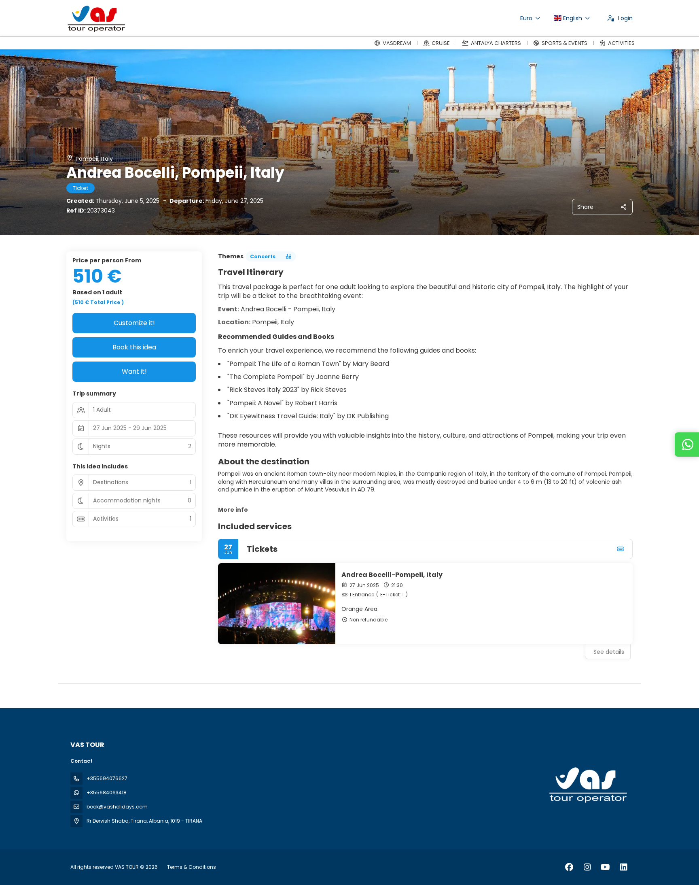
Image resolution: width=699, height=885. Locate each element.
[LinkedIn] (624, 867)
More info (233, 510)
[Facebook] (569, 867)
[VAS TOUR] (587, 785)
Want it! (134, 371)
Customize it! (134, 323)
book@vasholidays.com (117, 806)
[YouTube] (605, 867)
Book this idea (134, 347)
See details (608, 652)
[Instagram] (587, 867)
